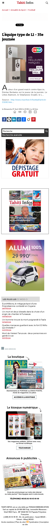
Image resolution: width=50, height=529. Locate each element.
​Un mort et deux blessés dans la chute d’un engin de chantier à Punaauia (23, 312)
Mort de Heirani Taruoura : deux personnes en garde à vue (24, 334)
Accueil (5, 10)
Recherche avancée (12, 135)
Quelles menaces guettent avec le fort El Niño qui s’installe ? (24, 326)
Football (31, 10)
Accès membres (7, 522)
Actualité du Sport (18, 10)
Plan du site (20, 522)
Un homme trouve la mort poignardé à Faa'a (24, 319)
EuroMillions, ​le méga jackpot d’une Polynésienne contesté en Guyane (19, 304)
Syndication (34, 522)
